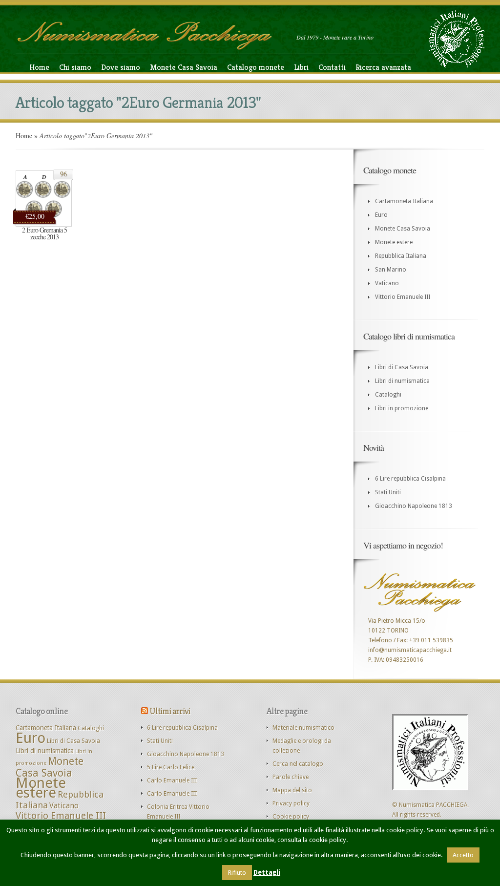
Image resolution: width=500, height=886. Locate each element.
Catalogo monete (255, 67)
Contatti (332, 67)
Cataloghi (388, 394)
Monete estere (394, 242)
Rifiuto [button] (237, 872)
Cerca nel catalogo (297, 763)
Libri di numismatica (402, 381)
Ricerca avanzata (383, 67)
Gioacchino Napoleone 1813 (413, 506)
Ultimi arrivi (169, 711)
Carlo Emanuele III (172, 780)
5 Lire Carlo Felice (170, 767)
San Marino (390, 269)
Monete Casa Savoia (183, 67)
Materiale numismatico (303, 727)
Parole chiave (290, 777)
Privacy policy (291, 803)
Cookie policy (290, 816)
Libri (301, 67)
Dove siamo (120, 67)
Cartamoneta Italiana (404, 201)
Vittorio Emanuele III (402, 297)
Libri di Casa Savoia (401, 367)
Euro (381, 214)
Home (39, 67)
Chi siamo (75, 67)
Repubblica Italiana (400, 256)
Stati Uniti (388, 492)
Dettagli (266, 872)
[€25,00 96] (44, 224)
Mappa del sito (292, 790)
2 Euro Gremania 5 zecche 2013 (44, 233)
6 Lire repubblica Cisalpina (410, 478)
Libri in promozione (401, 408)
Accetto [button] (463, 855)
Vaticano (387, 283)
